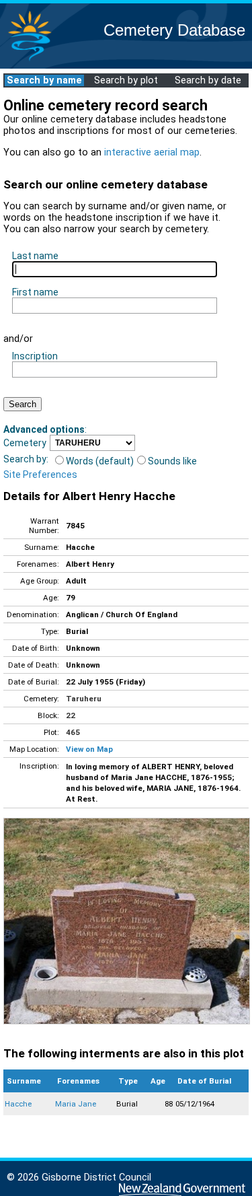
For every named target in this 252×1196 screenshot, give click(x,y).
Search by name (44, 80)
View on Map (89, 749)
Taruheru (83, 698)
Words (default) (100, 461)
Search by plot (126, 80)
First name (35, 292)
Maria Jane (75, 1104)
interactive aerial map (152, 152)
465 (73, 732)
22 (70, 715)
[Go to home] (29, 60)
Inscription (35, 356)
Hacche (18, 1104)
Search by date (208, 80)
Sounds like (172, 461)
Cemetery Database (174, 30)
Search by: (25, 459)
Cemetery (24, 442)
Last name (35, 255)
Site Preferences (40, 474)
